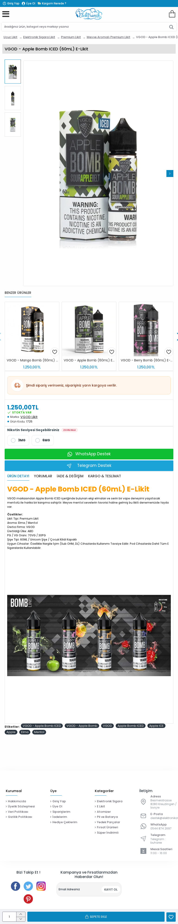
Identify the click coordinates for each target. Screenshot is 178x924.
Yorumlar (43, 476)
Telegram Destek (94, 465)
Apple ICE (156, 726)
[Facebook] (15, 886)
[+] (20, 914)
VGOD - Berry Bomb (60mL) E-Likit (147, 360)
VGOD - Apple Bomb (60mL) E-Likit (90, 360)
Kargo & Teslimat (104, 476)
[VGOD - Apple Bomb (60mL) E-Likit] (89, 329)
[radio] (18, 440)
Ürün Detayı (18, 476)
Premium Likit (71, 37)
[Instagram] (41, 886)
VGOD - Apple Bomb (82, 726)
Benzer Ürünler (18, 293)
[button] (26, 173)
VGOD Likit (29, 417)
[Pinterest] (28, 899)
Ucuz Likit (10, 37)
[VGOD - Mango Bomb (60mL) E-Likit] (32, 329)
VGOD (107, 726)
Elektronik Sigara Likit (39, 37)
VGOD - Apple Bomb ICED (42, 726)
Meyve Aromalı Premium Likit (108, 37)
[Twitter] (28, 886)
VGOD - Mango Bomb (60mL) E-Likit (33, 360)
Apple (11, 732)
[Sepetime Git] (172, 14)
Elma (25, 732)
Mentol (39, 732)
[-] (20, 919)
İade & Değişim (70, 476)
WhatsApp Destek (93, 454)
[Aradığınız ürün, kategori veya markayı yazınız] (171, 26)
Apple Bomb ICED (131, 726)
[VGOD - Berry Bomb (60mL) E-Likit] (146, 329)
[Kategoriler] (6, 14)
